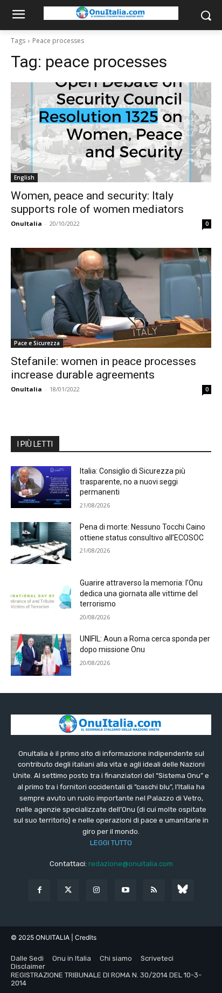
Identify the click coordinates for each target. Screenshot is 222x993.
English (24, 177)
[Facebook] (39, 890)
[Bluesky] (182, 890)
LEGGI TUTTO (111, 843)
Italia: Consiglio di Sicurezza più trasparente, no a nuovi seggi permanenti (132, 481)
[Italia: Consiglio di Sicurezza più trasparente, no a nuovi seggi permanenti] (41, 487)
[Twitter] (68, 890)
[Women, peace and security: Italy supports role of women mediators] (111, 132)
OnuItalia (26, 223)
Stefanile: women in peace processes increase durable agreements (103, 368)
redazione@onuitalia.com (130, 864)
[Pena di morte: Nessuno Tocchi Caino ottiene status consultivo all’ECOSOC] (41, 543)
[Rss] (153, 890)
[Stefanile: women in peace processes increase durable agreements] (111, 298)
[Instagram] (96, 890)
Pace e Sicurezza (37, 343)
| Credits (83, 937)
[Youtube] (125, 890)
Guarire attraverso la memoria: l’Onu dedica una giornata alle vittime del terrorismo (141, 593)
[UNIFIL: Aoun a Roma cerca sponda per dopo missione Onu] (41, 655)
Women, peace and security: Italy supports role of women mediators (97, 202)
